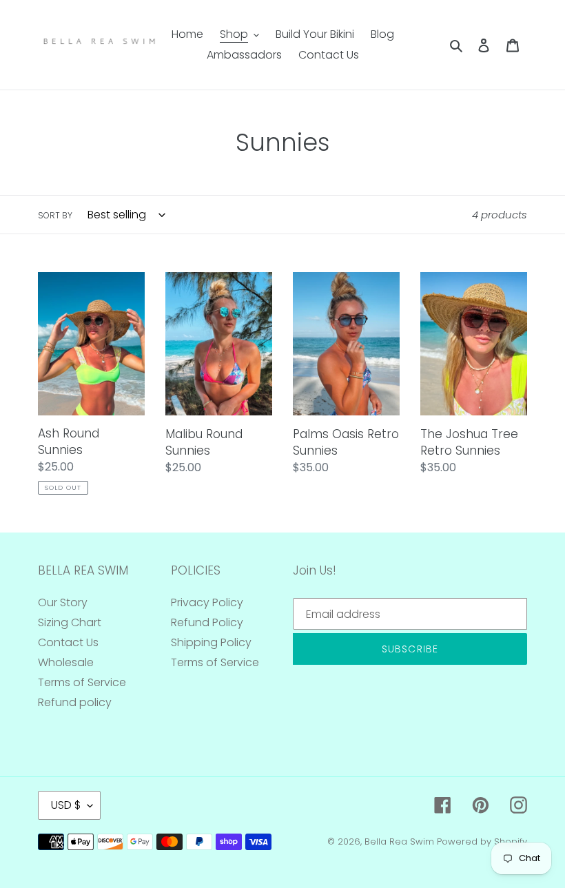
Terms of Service (82, 682)
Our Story (63, 602)
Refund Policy (207, 622)
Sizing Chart (69, 622)
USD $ (66, 805)
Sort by (55, 215)
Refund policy (75, 702)
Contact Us (68, 642)
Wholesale (66, 662)
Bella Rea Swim (399, 841)
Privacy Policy (207, 602)
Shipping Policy (211, 642)
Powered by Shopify (482, 841)
